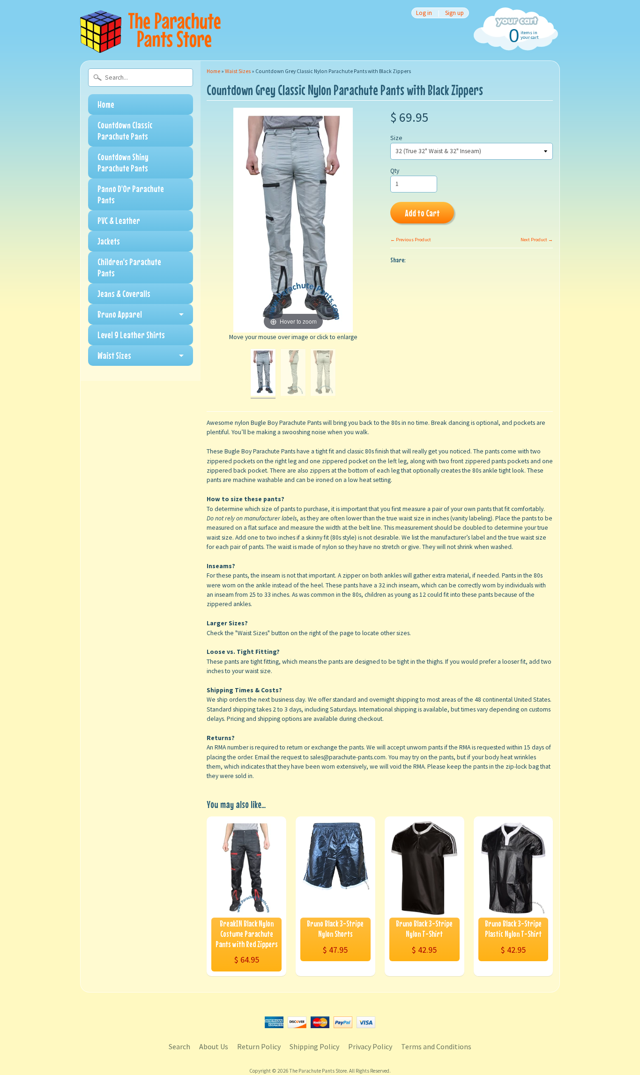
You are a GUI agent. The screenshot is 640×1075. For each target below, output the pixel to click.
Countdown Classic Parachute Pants (124, 130)
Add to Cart (422, 213)
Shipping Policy (314, 1046)
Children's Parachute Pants (129, 267)
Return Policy (259, 1046)
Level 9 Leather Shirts (131, 334)
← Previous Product (410, 240)
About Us (213, 1046)
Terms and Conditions (436, 1046)
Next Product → (537, 240)
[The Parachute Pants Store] (150, 47)
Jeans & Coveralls (123, 293)
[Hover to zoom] (293, 220)
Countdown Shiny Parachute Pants (123, 162)
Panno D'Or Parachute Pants (130, 194)
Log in (424, 13)
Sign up (454, 13)
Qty (394, 171)
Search (179, 1046)
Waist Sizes (114, 355)
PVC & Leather (118, 220)
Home (105, 104)
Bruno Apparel (119, 314)
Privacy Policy (370, 1046)
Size (396, 138)
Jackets (108, 241)
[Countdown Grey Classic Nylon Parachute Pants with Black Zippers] (263, 374)
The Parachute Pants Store (318, 1071)
